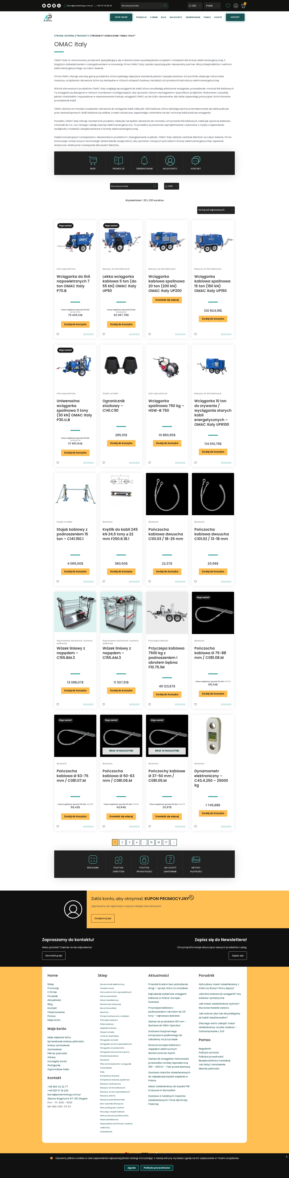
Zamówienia (54, 1049)
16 (159, 842)
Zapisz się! (238, 955)
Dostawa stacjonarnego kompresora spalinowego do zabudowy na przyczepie (165, 1035)
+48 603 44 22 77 (57, 1086)
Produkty (83, 35)
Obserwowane (193, 17)
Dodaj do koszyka (75, 324)
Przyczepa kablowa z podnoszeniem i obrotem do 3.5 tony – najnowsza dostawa (167, 1012)
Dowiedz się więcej (167, 300)
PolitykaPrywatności (144, 869)
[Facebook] (44, 6)
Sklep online (121, 17)
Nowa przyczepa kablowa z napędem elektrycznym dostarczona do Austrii (164, 1049)
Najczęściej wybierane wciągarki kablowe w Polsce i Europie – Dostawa (167, 998)
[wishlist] (228, 5)
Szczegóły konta (57, 1061)
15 (151, 842)
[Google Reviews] (59, 6)
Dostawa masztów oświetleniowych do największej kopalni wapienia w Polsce (169, 1076)
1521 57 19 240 (60, 1090)
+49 (50, 1090)
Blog (163, 17)
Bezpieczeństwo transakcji (214, 1060)
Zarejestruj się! (102, 918)
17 (166, 842)
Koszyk (218, 17)
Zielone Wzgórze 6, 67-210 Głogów (67, 1098)
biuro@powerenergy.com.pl (80, 5)
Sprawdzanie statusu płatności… (66, 1041)
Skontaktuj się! (53, 955)
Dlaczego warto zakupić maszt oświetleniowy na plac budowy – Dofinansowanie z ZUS (218, 1027)
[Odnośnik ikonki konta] (236, 5)
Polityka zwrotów (118, 869)
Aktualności (54, 1000)
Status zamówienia (58, 1045)
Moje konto (176, 17)
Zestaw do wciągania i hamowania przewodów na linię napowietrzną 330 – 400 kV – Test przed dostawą (169, 1063)
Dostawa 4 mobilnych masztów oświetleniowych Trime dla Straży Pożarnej (168, 1100)
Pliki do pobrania (57, 1053)
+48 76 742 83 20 (104, 5)
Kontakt (235, 17)
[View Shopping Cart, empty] (243, 6)
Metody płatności (196, 869)
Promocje (141, 17)
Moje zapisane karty (59, 1037)
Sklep (93, 168)
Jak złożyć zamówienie (170, 869)
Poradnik (52, 996)
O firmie (154, 17)
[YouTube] (49, 6)
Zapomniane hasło (58, 1069)
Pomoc (207, 17)
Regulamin (93, 867)
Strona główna (64, 35)
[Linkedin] (54, 6)
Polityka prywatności (211, 1056)
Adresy (51, 1057)
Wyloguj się (53, 1065)
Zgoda (131, 1168)
